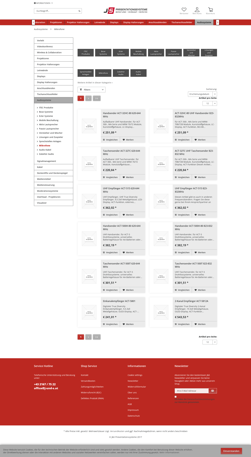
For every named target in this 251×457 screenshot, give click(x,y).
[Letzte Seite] (97, 98)
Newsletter (133, 380)
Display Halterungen (47, 82)
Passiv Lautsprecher (48, 128)
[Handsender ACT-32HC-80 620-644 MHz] (89, 126)
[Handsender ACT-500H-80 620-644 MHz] (89, 238)
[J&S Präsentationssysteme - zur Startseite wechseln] (125, 10)
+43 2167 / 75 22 (45, 384)
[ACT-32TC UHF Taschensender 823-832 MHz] (161, 163)
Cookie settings (135, 375)
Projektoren (43, 58)
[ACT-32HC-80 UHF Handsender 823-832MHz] (161, 126)
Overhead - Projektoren (48, 196)
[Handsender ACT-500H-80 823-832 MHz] (161, 238)
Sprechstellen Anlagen (49, 141)
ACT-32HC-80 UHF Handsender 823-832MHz (194, 115)
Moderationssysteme (47, 191)
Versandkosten (88, 380)
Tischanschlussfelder (47, 94)
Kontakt (84, 375)
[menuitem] (68, 11)
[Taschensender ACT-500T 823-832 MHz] (161, 276)
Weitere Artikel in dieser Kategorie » (95, 82)
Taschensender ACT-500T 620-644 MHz (121, 265)
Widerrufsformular (137, 386)
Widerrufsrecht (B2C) (91, 392)
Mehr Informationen (169, 452)
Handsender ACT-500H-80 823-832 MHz (193, 227)
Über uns (132, 392)
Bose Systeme (45, 111)
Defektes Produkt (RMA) (92, 398)
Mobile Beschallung (48, 120)
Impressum (133, 410)
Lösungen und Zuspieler (50, 137)
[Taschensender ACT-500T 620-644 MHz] (89, 276)
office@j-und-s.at (46, 388)
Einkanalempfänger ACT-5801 (119, 301)
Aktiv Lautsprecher (48, 124)
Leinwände (42, 70)
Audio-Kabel (44, 149)
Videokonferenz (45, 46)
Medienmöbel (44, 179)
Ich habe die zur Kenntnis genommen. (195, 400)
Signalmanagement (46, 161)
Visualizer (42, 202)
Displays (41, 76)
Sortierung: (211, 89)
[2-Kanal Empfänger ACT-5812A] (161, 312)
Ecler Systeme (45, 116)
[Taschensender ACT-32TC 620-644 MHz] (89, 163)
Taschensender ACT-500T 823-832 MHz (193, 265)
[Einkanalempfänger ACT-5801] (89, 312)
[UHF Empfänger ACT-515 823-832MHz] (161, 201)
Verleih (40, 40)
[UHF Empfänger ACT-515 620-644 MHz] (89, 201)
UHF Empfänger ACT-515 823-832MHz (191, 190)
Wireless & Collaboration (49, 52)
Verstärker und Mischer (50, 132)
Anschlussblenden (46, 88)
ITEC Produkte (45, 107)
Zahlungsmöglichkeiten (92, 386)
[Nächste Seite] (88, 98)
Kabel (40, 167)
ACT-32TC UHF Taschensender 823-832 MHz (194, 152)
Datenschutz (134, 415)
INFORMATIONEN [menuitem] (43, 3)
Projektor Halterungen (48, 64)
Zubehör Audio (46, 154)
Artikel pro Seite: (208, 98)
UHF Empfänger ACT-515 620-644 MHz (121, 190)
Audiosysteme (44, 100)
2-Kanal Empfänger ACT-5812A (191, 301)
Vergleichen (111, 139)
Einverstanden (231, 451)
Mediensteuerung (46, 185)
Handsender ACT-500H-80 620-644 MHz (121, 227)
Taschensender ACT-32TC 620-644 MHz (121, 152)
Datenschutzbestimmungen (201, 399)
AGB (130, 404)
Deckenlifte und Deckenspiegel (52, 173)
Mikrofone (44, 145)
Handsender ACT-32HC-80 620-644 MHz (122, 115)
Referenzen (133, 398)
